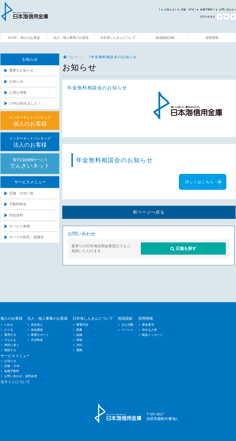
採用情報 (212, 37)
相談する (10, 350)
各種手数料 (206, 9)
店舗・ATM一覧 (21, 193)
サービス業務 (19, 226)
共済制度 (37, 340)
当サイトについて (15, 382)
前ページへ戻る (149, 212)
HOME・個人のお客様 (24, 37)
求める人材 (149, 329)
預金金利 (16, 215)
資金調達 (37, 329)
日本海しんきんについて (118, 37)
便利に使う (11, 345)
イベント (127, 329)
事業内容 (82, 324)
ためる (8, 324)
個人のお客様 (11, 318)
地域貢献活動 (165, 37)
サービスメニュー (15, 356)
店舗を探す (185, 248)
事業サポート (40, 335)
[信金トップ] (24, 19)
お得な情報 (18, 92)
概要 (79, 329)
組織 (79, 335)
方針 (79, 345)
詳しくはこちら (199, 182)
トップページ (65, 57)
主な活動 (127, 324)
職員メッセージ (152, 335)
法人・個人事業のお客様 (71, 37)
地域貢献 (125, 318)
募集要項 (148, 324)
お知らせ (169, 9)
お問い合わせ (226, 9)
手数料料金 (18, 204)
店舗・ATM (187, 9)
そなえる (10, 340)
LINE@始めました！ (25, 103)
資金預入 (37, 324)
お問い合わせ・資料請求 (20, 376)
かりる (8, 329)
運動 (79, 350)
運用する (10, 335)
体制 (79, 340)
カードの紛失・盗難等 (26, 237)
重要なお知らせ (21, 70)
